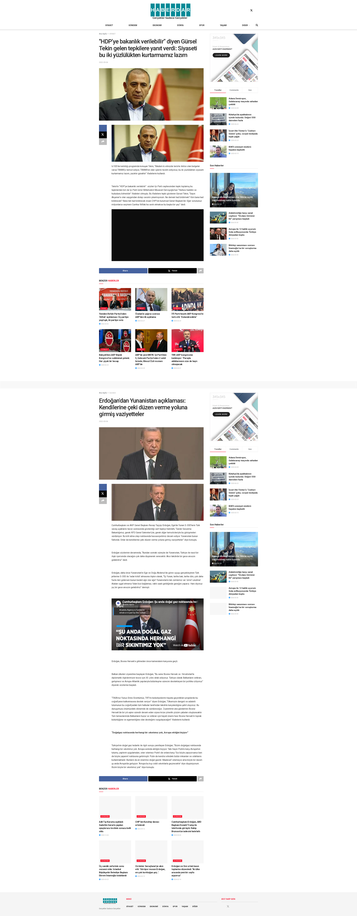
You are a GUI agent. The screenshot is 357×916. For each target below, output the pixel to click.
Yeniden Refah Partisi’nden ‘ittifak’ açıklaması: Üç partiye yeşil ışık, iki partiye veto (114, 317)
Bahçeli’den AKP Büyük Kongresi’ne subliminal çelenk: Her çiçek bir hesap (114, 358)
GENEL (104, 308)
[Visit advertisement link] (234, 58)
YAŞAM (223, 25)
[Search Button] (257, 25)
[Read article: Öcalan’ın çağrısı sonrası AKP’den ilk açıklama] (151, 299)
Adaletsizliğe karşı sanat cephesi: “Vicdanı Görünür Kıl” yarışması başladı (242, 216)
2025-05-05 (177, 835)
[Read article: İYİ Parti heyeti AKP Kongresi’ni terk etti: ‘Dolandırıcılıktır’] (188, 299)
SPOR (201, 25)
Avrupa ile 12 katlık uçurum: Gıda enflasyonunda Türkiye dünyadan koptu (242, 232)
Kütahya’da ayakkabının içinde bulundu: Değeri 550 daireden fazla (242, 117)
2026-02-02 (104, 324)
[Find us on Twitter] (251, 10)
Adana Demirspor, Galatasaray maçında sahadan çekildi (243, 101)
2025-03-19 (141, 876)
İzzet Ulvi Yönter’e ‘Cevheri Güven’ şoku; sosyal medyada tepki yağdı (243, 134)
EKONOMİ (157, 25)
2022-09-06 (103, 62)
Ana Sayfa (103, 34)
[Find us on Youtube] (256, 10)
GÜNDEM (133, 25)
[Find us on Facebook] (246, 10)
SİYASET (109, 25)
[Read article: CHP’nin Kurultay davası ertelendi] (151, 807)
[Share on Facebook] (103, 128)
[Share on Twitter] (103, 135)
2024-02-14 (177, 879)
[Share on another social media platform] (103, 141)
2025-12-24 (104, 835)
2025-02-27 (141, 321)
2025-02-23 (177, 321)
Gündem (112, 393)
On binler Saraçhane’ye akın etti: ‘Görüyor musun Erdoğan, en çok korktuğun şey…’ (150, 869)
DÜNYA (180, 25)
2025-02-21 (177, 368)
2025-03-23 (104, 879)
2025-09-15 (141, 829)
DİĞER (245, 25)
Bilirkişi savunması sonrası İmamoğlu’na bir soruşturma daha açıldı (242, 248)
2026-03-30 (217, 204)
